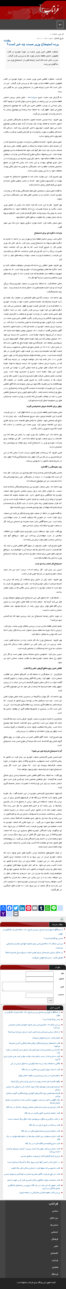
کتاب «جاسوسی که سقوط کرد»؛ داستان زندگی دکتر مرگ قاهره (35, 1168)
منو (60, 24)
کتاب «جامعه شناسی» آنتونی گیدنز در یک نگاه (42, 1113)
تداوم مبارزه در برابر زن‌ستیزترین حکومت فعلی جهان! (39, 1076)
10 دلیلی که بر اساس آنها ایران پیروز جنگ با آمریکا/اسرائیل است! (33, 1162)
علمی (56, 1246)
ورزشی (55, 1260)
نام (62, 973)
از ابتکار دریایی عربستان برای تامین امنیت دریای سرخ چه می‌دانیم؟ (34, 952)
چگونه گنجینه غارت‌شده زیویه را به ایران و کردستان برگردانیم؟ (35, 1082)
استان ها (54, 1225)
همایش (55, 1267)
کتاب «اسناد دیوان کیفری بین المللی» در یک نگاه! (40, 1070)
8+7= (61, 995)
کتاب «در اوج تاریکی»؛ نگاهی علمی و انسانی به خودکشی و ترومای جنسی (32, 1174)
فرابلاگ (55, 1274)
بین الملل (54, 1218)
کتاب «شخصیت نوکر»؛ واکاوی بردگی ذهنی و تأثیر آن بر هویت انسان (33, 1180)
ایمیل (61, 979)
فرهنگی (54, 1239)
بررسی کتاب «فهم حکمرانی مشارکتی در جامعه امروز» (39, 1193)
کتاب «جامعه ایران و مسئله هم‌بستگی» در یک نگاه (40, 1131)
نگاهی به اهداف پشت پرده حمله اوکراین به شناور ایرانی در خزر (35, 1064)
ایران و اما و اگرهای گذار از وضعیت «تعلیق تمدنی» (40, 1156)
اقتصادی (54, 1253)
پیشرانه (32, 97)
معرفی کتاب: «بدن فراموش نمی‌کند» (47, 958)
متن (62, 987)
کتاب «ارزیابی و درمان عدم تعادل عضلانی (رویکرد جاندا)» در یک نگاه (33, 1107)
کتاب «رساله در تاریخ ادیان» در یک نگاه (44, 1125)
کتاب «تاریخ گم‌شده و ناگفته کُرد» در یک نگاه (42, 1144)
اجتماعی (54, 1232)
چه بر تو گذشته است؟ (53, 938)
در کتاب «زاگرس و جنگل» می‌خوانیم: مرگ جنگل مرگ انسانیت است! (34, 1119)
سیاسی (55, 1211)
